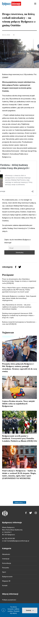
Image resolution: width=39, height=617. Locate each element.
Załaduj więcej (19, 502)
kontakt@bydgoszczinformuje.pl (18, 541)
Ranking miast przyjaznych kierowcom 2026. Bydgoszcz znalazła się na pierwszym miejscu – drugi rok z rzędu (18, 315)
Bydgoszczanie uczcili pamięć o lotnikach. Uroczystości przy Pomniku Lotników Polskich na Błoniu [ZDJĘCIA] (19, 438)
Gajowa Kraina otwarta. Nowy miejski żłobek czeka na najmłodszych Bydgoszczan (18, 403)
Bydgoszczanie (7, 576)
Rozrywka (5, 567)
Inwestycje (5, 559)
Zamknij (28, 610)
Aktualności (6, 554)
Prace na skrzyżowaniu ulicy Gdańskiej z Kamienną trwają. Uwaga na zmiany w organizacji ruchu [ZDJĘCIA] (19, 281)
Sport (4, 572)
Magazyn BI (6, 581)
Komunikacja (6, 563)
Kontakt (4, 585)
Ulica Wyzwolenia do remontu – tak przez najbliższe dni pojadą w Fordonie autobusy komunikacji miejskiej (16, 307)
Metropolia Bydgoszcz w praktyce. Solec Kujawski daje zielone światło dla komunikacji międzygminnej (19, 298)
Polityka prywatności (9, 600)
